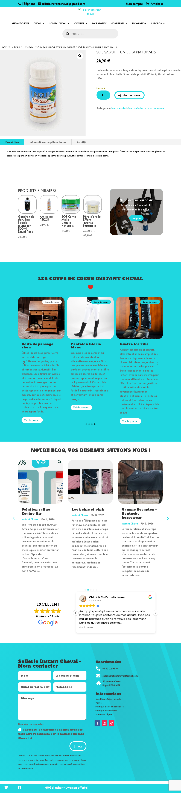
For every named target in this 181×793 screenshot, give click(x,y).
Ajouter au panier (129, 95)
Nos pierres (117, 23)
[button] (80, 56)
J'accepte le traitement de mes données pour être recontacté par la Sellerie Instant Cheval (51, 734)
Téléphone (28, 3)
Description (12, 142)
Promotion (139, 23)
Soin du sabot (119, 108)
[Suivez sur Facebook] (97, 723)
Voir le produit (32, 420)
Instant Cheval (30, 519)
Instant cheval (20, 23)
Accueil (6, 47)
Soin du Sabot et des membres (55, 47)
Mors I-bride (99, 23)
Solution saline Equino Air (36, 511)
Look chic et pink (88, 509)
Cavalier (79, 23)
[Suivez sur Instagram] (104, 723)
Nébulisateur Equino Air (136, 200)
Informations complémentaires (48, 142)
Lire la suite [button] (86, 627)
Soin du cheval (57, 23)
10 (149, 228)
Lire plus (136, 218)
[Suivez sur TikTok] (111, 723)
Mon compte (134, 3)
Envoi (78, 746)
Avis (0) (81, 142)
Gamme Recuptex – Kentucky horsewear (139, 513)
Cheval (37, 23)
